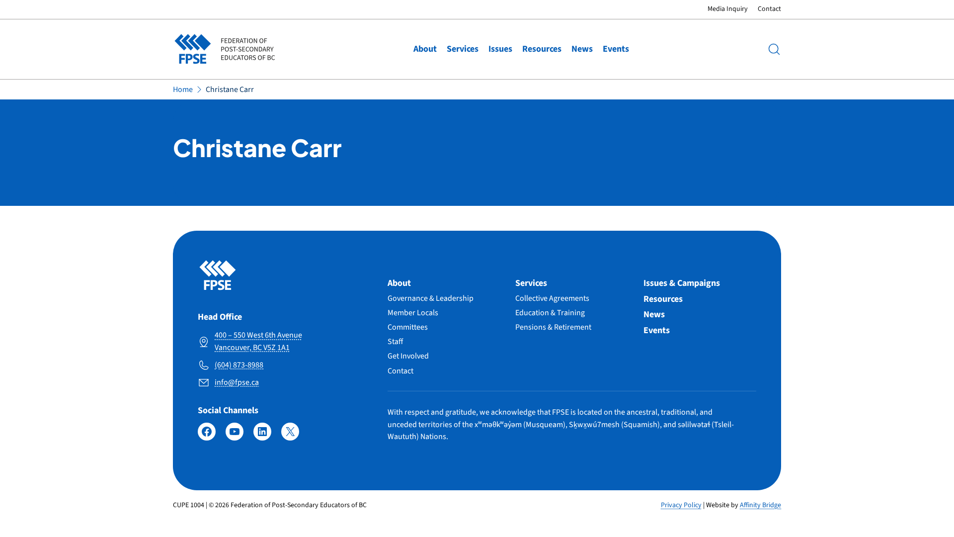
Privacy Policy (681, 505)
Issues (500, 49)
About (425, 49)
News (582, 49)
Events (616, 49)
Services (462, 49)
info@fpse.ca (237, 382)
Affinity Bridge (760, 505)
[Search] (774, 49)
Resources (541, 49)
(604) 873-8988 (239, 364)
